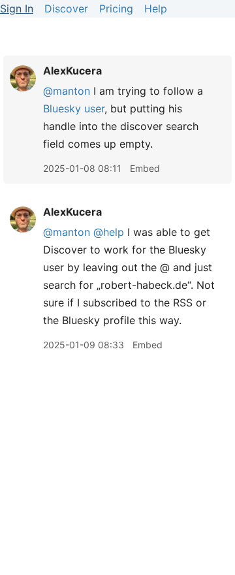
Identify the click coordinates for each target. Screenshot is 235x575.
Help (155, 8)
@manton (66, 90)
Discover (66, 8)
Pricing (116, 8)
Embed (145, 168)
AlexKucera (72, 70)
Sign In (16, 8)
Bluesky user (73, 108)
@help (108, 231)
